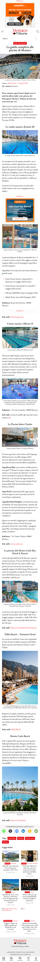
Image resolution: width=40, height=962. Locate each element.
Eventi (32, 892)
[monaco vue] (10, 884)
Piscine (5, 842)
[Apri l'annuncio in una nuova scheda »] (20, 15)
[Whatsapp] (4, 831)
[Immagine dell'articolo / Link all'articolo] (10, 856)
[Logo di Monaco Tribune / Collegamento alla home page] (20, 31)
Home (3, 960)
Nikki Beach (16, 729)
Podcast (36, 960)
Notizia (24, 863)
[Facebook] (16, 831)
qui (9, 417)
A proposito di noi (13, 952)
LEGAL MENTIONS (27, 952)
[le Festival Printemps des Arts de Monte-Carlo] (29, 884)
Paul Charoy (12, 83)
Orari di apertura (16, 317)
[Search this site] (37, 31)
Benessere (13, 863)
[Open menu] (2, 30)
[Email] (36, 831)
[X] (10, 831)
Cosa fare (11, 838)
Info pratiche (20, 43)
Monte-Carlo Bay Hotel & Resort (24, 627)
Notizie (20, 838)
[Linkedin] (23, 831)
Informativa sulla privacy (20, 954)
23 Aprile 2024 (23, 83)
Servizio (7, 863)
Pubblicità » (20, 196)
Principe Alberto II (32, 863)
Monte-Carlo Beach (18, 820)
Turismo (15, 921)
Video (28, 960)
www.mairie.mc (17, 543)
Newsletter (20, 960)
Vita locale (30, 838)
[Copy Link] (29, 831)
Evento (27, 892)
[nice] (29, 913)
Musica (13, 892)
